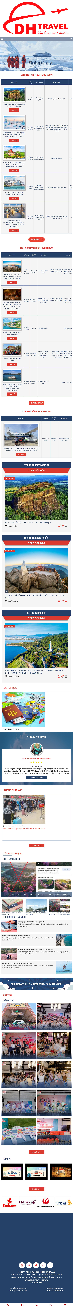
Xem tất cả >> (37, 845)
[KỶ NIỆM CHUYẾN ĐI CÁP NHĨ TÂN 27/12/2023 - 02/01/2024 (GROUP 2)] (12, 1172)
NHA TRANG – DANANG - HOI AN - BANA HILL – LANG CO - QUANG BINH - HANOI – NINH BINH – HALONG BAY (34, 671)
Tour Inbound (36, 613)
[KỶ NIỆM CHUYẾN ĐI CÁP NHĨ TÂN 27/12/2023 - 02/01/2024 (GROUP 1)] (36, 1172)
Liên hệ (14, 110)
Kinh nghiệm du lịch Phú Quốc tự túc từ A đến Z (18, 963)
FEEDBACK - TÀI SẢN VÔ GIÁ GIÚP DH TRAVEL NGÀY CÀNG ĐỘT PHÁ (35, 913)
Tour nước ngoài (36, 465)
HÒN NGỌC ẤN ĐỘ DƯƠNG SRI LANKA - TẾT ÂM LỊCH (28, 522)
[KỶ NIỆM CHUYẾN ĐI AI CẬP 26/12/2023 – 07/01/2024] (61, 1172)
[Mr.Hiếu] (8, 1305)
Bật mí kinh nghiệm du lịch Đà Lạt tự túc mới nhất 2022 (36, 949)
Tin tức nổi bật (12, 859)
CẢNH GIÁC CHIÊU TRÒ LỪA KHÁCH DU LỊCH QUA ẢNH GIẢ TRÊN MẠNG (11, 913)
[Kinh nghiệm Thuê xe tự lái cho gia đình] (9, 926)
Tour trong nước (36, 538)
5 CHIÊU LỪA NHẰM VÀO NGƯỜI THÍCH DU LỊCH (36, 894)
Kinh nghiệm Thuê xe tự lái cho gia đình (31, 922)
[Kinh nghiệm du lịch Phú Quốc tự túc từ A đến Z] (64, 967)
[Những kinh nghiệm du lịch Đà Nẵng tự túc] (64, 940)
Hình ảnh (8, 1000)
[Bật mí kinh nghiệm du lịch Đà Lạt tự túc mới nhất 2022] (9, 954)
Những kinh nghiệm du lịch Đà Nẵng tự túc (16, 935)
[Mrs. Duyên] (36, 1305)
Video (7, 1159)
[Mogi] (36, 984)
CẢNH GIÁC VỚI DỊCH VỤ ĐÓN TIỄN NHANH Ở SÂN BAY (24, 828)
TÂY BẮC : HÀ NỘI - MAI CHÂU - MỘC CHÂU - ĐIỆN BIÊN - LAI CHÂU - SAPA (34, 596)
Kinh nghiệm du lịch (15, 917)
